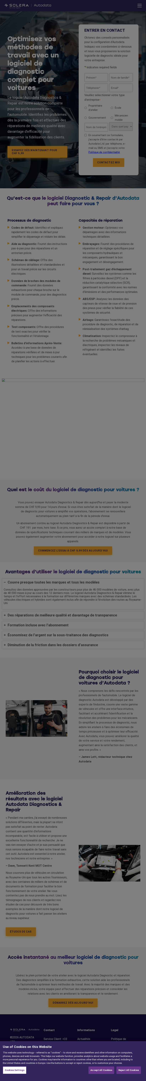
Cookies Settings (14, 1070)
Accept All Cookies (101, 1070)
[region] (73, 1061)
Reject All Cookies (128, 1070)
